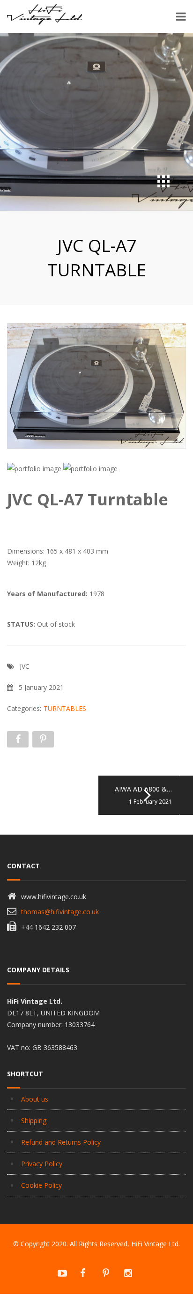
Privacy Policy (41, 1163)
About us (34, 1099)
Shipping (33, 1120)
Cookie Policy (41, 1185)
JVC (25, 666)
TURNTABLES (65, 708)
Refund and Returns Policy (61, 1142)
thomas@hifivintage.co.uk (60, 911)
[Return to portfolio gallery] (163, 181)
